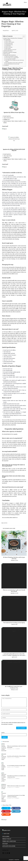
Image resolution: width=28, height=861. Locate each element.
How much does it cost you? (10, 49)
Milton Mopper (8, 40)
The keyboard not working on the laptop (14, 622)
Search (2, 732)
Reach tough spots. (9, 43)
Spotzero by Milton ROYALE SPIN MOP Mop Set (14, 150)
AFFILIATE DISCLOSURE (8, 846)
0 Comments (17, 748)
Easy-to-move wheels (9, 42)
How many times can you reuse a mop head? (14, 62)
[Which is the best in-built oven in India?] (3, 786)
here (16, 517)
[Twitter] (7, 853)
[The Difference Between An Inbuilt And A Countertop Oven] (3, 777)
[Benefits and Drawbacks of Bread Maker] (3, 756)
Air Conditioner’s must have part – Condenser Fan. (14, 687)
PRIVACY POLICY (6, 839)
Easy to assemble (9, 47)
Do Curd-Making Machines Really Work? (16, 765)
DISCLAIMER (5, 836)
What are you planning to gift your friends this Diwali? (14, 590)
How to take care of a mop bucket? (12, 57)
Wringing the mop (9, 44)
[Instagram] (5, 853)
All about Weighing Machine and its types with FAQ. (14, 558)
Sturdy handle (8, 45)
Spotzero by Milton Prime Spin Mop (14, 112)
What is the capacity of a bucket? (11, 56)
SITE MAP (5, 843)
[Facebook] (3, 853)
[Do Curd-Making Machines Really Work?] (3, 766)
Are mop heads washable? (10, 58)
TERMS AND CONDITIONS (9, 841)
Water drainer (8, 48)
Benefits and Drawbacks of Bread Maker (16, 756)
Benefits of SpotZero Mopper (10, 52)
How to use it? (7, 53)
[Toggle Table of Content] (23, 36)
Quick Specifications (8, 50)
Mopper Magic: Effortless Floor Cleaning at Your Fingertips (13, 39)
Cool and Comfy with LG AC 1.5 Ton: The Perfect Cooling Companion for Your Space (14, 654)
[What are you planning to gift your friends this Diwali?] (3, 747)
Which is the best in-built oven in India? (16, 785)
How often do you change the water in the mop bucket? (15, 61)
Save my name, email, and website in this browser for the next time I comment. (13, 723)
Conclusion (6, 65)
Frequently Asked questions (10, 55)
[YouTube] (9, 853)
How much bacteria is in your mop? (12, 63)
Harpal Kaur (6, 30)
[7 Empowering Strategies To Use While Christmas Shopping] (3, 796)
